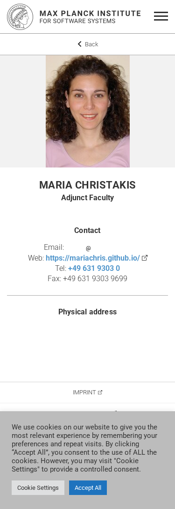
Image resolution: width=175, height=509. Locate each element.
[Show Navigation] (162, 17)
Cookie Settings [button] (38, 487)
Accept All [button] (88, 487)
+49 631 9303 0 (94, 268)
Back (91, 44)
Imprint (84, 392)
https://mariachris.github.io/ (93, 258)
